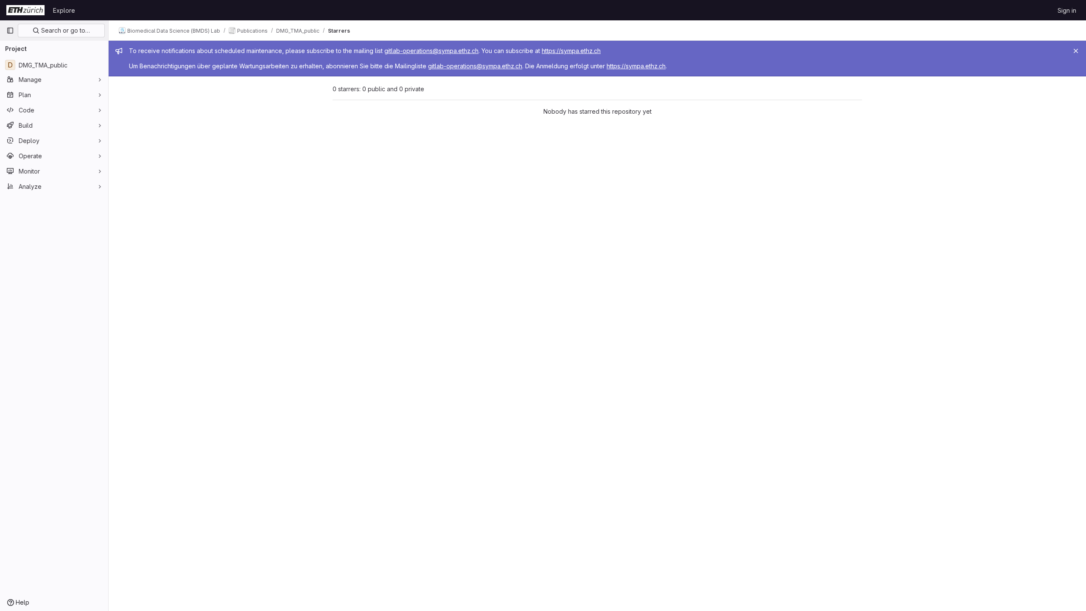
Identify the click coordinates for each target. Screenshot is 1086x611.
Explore (64, 10)
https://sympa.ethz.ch (571, 50)
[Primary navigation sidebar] (10, 30)
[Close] (1076, 51)
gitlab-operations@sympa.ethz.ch (431, 50)
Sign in (1067, 10)
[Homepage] (25, 10)
